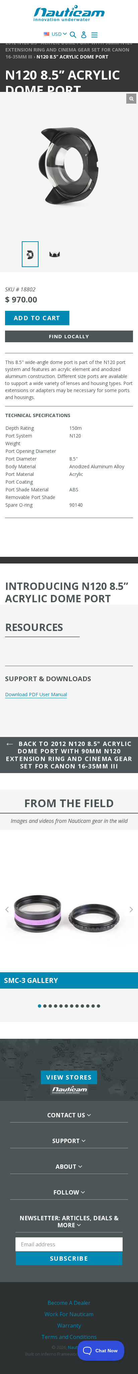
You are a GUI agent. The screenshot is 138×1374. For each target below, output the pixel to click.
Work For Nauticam (69, 1314)
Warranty (69, 1325)
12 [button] (98, 1006)
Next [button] (131, 909)
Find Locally (69, 336)
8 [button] (77, 1006)
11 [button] (93, 1006)
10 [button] (87, 1006)
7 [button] (71, 1006)
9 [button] (82, 1006)
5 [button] (61, 1006)
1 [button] (39, 1006)
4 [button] (55, 1006)
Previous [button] (6, 909)
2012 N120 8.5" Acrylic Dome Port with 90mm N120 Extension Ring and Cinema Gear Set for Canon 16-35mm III (68, 49)
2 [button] (45, 1006)
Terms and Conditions (69, 1337)
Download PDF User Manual (36, 694)
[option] (32, 256)
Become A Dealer (69, 1302)
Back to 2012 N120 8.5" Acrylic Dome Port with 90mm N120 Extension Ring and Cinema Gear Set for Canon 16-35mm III (69, 755)
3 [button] (50, 1006)
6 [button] (66, 1006)
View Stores (69, 1077)
